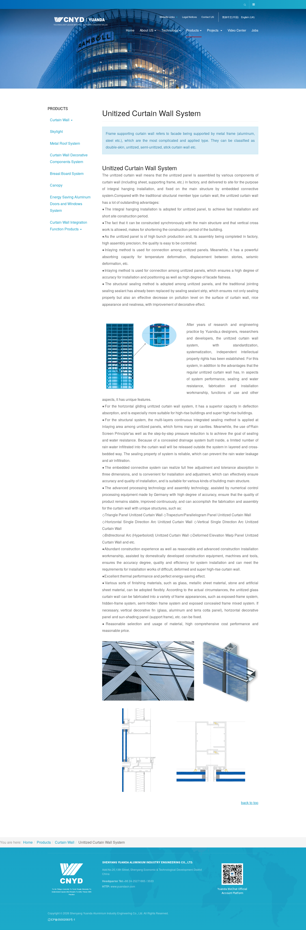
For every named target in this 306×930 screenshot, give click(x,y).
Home (130, 30)
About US (146, 30)
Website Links (167, 17)
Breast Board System (67, 173)
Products (192, 30)
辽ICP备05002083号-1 (61, 919)
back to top (249, 802)
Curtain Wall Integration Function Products (68, 225)
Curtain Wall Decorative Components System (69, 158)
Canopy (56, 185)
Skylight (56, 131)
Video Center (237, 30)
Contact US (207, 17)
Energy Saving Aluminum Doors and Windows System (70, 203)
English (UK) (248, 17)
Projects (213, 30)
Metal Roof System (65, 143)
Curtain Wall (60, 119)
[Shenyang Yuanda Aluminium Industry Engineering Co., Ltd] (80, 23)
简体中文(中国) (230, 17)
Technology (170, 30)
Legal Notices (189, 17)
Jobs (255, 30)
